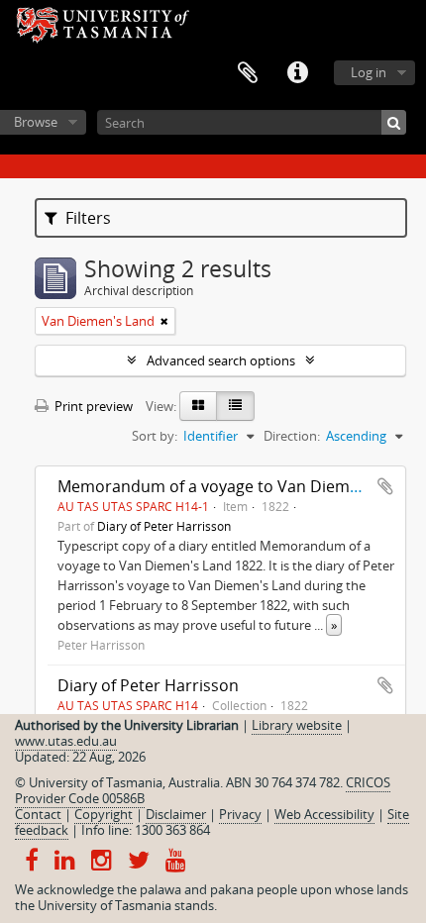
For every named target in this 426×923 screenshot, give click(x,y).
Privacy (240, 814)
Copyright (103, 814)
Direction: (292, 436)
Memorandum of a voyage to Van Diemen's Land (239, 486)
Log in (368, 72)
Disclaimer (176, 814)
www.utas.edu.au (66, 741)
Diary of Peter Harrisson (164, 526)
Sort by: (154, 436)
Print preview (92, 406)
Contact (38, 814)
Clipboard (247, 73)
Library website (297, 725)
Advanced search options (221, 360)
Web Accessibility (324, 814)
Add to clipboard (385, 486)
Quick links (297, 73)
